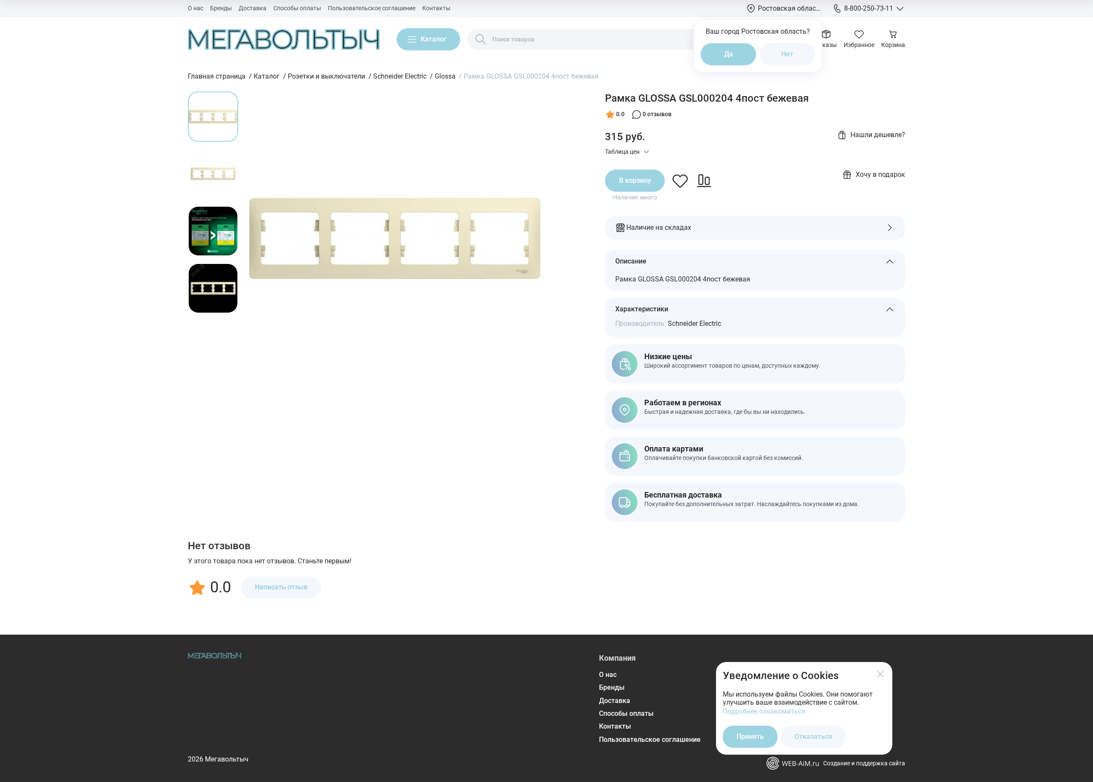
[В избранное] (680, 181)
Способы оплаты (297, 8)
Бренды (221, 8)
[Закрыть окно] (880, 674)
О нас (195, 8)
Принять (750, 736)
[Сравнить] (704, 181)
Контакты (436, 8)
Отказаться (813, 736)
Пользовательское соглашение (371, 8)
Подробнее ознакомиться (764, 711)
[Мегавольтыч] (284, 39)
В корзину (635, 180)
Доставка (252, 8)
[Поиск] (481, 39)
